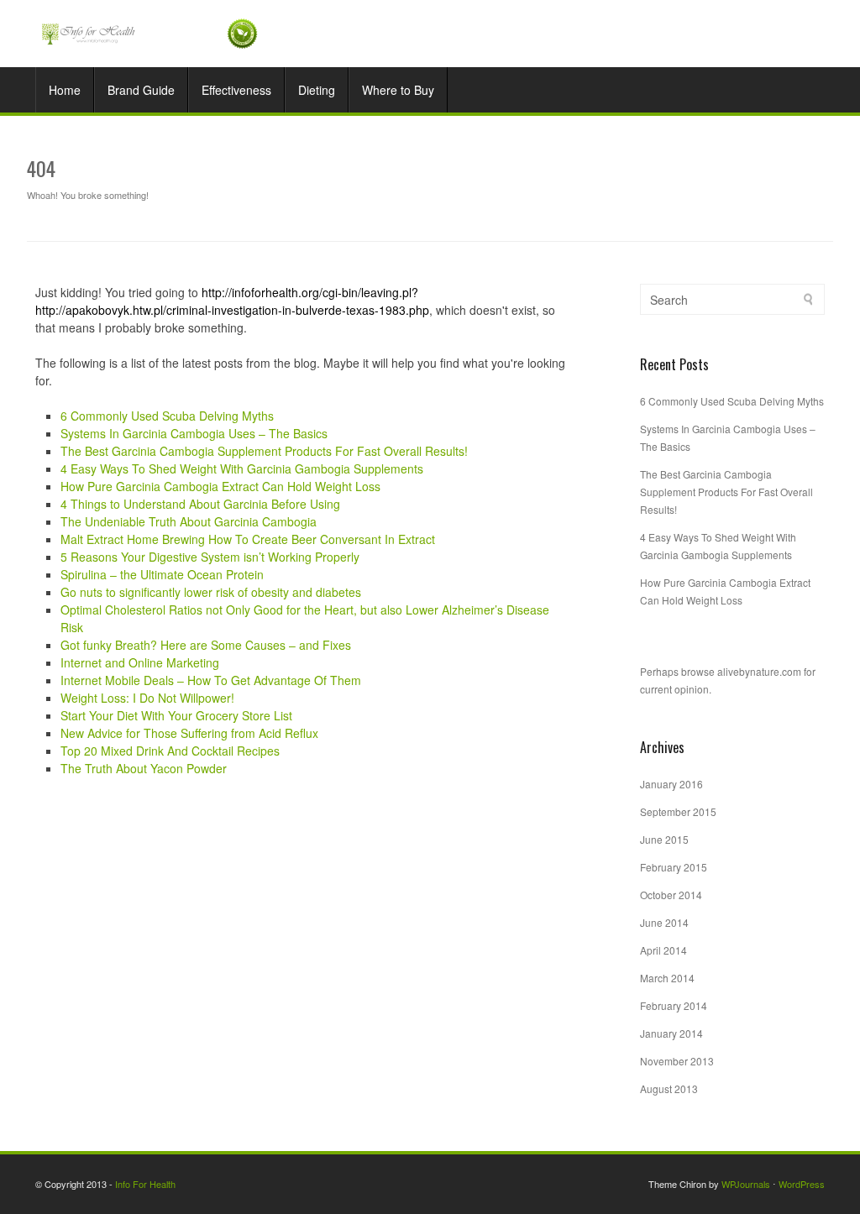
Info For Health (145, 1183)
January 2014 (671, 1033)
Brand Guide (141, 89)
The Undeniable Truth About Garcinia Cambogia (188, 521)
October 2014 (671, 894)
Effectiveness (236, 89)
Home (65, 89)
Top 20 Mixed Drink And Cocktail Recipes (170, 750)
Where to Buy (398, 89)
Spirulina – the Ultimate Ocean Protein (162, 574)
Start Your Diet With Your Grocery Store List (176, 715)
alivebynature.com (759, 671)
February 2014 (673, 1005)
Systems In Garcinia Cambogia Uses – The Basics (194, 433)
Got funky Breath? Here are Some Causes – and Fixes (205, 644)
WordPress (802, 1183)
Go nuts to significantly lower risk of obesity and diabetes (210, 591)
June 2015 (664, 839)
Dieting (316, 89)
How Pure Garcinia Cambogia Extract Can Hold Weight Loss (220, 486)
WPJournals (745, 1183)
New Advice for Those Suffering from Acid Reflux (189, 733)
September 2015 (678, 811)
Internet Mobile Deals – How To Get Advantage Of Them (210, 680)
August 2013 (669, 1088)
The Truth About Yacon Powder (143, 768)
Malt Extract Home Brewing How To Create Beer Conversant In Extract (247, 539)
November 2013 (677, 1061)
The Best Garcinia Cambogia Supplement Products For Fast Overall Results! (264, 450)
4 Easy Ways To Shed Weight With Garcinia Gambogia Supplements (241, 468)
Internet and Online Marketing (139, 662)
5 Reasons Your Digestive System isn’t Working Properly (209, 556)
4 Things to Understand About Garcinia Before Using (200, 503)
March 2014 (667, 978)
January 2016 (671, 784)
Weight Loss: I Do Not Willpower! (147, 697)
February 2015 (673, 867)
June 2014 (664, 922)
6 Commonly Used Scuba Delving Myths (167, 415)
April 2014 (663, 950)
